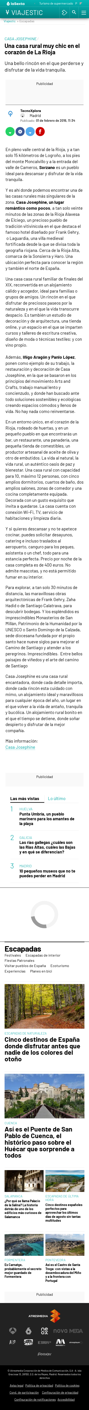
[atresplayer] (64, 12)
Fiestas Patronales (19, 960)
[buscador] (74, 12)
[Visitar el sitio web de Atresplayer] (76, 1342)
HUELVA (25, 809)
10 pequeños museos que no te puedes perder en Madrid (47, 873)
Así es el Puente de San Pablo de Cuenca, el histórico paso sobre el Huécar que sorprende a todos (39, 1142)
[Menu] (83, 12)
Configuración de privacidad (60, 1392)
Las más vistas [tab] (24, 798)
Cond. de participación (24, 1392)
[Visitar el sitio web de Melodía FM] (60, 1342)
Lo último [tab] (56, 798)
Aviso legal (17, 1385)
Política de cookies (67, 1385)
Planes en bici (41, 971)
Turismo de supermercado (56, 3)
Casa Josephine (20, 747)
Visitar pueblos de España (25, 965)
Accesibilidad (66, 1399)
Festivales (13, 955)
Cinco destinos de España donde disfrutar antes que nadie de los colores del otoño (42, 1049)
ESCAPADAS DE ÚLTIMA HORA (62, 1198)
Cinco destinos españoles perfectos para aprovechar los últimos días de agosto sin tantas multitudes (63, 1212)
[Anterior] (34, 3)
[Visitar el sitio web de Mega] (76, 1331)
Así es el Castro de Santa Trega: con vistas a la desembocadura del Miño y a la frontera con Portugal (63, 1272)
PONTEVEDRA (55, 1260)
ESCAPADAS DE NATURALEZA (26, 1033)
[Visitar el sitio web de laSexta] (28, 1331)
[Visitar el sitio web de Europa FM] (44, 1342)
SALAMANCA (13, 1196)
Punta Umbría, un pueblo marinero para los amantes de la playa (46, 819)
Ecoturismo (59, 965)
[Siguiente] (80, 3)
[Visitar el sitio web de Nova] (60, 1331)
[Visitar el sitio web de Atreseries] (13, 1342)
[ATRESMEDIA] (44, 1316)
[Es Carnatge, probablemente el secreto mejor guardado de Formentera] (24, 1245)
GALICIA (25, 837)
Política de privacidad (39, 1385)
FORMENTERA (15, 1260)
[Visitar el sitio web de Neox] (44, 1331)
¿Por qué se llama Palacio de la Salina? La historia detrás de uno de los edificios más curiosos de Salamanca (23, 1209)
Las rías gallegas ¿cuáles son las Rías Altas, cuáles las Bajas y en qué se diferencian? (47, 847)
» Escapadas (25, 21)
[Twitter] (22, 115)
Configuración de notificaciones (35, 1399)
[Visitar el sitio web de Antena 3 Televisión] (13, 1331)
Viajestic (10, 21)
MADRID (25, 866)
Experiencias (15, 971)
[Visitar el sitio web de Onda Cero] (28, 1342)
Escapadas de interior (43, 955)
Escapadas (23, 948)
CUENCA (11, 1123)
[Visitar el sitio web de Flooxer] (44, 1354)
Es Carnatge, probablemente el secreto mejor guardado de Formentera (23, 1270)
